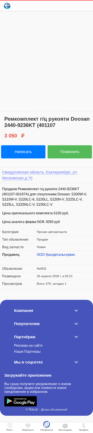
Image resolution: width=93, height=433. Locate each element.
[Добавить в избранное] (72, 6)
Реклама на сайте (28, 345)
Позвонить (69, 152)
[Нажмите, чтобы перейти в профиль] (40, 260)
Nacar (33, 409)
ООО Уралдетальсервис (56, 254)
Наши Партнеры (27, 351)
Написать (23, 152)
